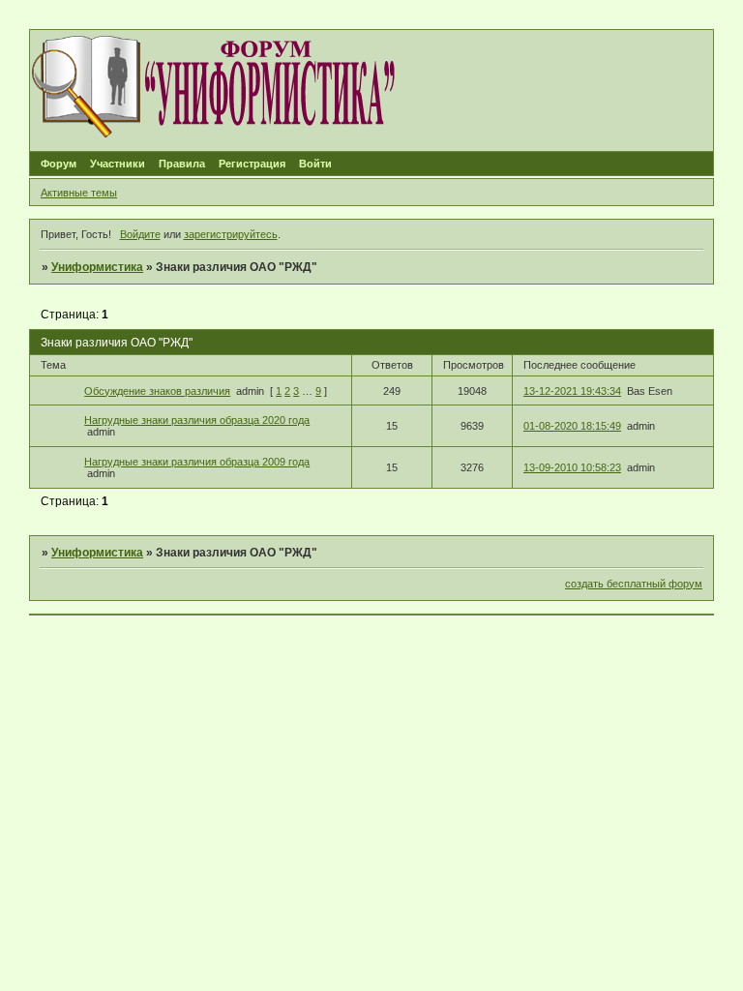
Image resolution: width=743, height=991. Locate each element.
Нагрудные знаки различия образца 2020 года (197, 420)
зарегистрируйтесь (231, 234)
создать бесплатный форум (633, 583)
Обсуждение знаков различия (157, 391)
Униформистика (97, 267)
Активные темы (79, 192)
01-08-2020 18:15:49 (572, 426)
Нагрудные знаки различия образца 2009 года (197, 461)
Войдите (140, 234)
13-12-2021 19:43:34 (572, 391)
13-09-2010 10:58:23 (572, 467)
